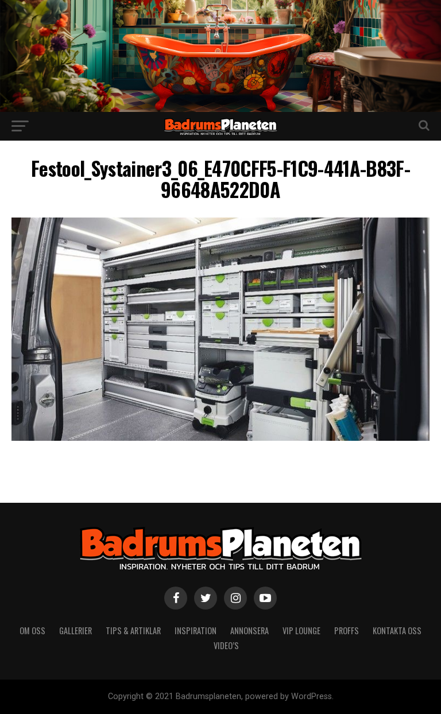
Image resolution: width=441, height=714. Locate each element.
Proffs (346, 630)
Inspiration (195, 630)
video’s (226, 645)
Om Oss (32, 630)
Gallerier (75, 630)
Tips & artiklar (133, 630)
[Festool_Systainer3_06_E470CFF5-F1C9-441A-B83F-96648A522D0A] (220, 437)
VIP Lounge (301, 630)
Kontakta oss (397, 630)
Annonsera (249, 630)
